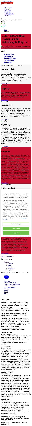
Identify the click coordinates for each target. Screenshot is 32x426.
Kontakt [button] (6, 292)
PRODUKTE (8, 7)
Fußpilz (10, 265)
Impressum (7, 281)
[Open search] (1, 18)
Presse (6, 290)
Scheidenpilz (11, 268)
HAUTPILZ (7, 10)
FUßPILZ (6, 9)
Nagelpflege (8, 56)
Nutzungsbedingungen (10, 287)
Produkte (6, 262)
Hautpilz (10, 266)
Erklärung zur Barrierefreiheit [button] (12, 284)
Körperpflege (9, 54)
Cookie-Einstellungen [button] (10, 285)
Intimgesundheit (10, 58)
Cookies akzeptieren (16, 232)
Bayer (5, 293)
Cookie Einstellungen (16, 224)
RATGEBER (7, 15)
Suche (2, 20)
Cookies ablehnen (16, 228)
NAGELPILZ (8, 12)
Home (5, 30)
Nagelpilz (10, 263)
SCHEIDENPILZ (9, 14)
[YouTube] (6, 278)
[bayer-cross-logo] (3, 27)
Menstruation (9, 60)
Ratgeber (10, 270)
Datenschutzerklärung (10, 282)
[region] (16, 213)
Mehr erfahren (4, 83)
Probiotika (8, 62)
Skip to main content (6, 1)
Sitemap (6, 289)
